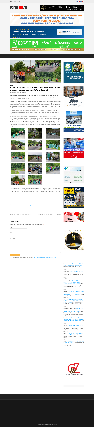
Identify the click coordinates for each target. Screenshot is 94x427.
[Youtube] (83, 1)
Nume (11, 227)
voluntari (42, 205)
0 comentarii (24, 92)
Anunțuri (56, 56)
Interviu (68, 56)
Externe (32, 56)
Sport (26, 56)
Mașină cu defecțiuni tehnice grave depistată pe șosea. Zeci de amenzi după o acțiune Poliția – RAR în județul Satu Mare (74, 319)
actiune (21, 205)
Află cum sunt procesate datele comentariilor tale (45, 257)
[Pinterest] (79, 1)
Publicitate (48, 56)
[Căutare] (82, 56)
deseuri (25, 205)
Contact (41, 423)
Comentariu (13, 238)
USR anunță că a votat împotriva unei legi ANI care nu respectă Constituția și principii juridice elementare (72, 282)
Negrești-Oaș (36, 205)
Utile (62, 56)
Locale (12, 56)
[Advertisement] (35, 266)
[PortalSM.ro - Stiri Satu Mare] (18, 9)
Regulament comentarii (49, 423)
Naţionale (19, 56)
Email (11, 232)
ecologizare (30, 205)
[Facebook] (77, 1)
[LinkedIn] (81, 1)
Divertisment (40, 56)
